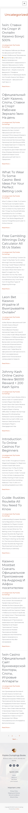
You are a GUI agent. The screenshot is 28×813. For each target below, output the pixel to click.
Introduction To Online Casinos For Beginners (11, 444)
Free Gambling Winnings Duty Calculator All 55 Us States (14, 241)
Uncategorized (7, 45)
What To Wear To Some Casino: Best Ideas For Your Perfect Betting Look (13, 181)
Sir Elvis (17, 809)
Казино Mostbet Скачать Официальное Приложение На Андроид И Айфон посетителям (13, 574)
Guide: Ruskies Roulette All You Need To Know (13, 503)
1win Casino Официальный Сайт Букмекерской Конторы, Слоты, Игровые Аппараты (13, 668)
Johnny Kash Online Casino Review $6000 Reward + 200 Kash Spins (13, 379)
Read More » (6, 86)
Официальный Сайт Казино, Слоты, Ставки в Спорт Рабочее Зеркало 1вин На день (13, 106)
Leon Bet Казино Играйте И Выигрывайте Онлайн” (13, 304)
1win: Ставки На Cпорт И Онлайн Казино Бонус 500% (13, 32)
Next (15, 739)
